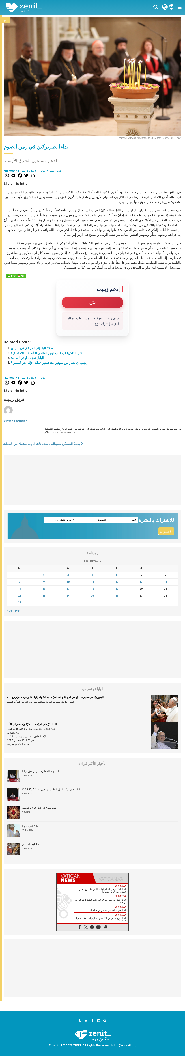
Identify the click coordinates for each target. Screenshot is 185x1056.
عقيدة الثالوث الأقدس (33, 844)
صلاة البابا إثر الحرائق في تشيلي (32, 348)
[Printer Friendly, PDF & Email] (16, 276)
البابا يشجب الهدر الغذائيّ (27, 358)
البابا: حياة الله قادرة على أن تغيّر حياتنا (41, 771)
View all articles (15, 421)
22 (19, 595)
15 (19, 588)
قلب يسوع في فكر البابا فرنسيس (39, 807)
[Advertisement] (92, 480)
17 (68, 588)
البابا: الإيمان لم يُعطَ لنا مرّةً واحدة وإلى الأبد (32, 724)
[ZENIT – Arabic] (52, 7)
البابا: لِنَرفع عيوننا (30, 826)
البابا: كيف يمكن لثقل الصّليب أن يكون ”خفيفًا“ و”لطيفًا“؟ (51, 789)
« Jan (10, 610)
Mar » (18, 610)
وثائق (6, 20)
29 (19, 602)
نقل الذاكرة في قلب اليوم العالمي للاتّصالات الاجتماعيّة (46, 353)
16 (43, 588)
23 (43, 595)
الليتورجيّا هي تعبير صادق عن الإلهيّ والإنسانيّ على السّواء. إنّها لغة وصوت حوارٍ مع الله (55, 697)
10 (68, 581)
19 (116, 588)
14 (165, 581)
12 (116, 581)
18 (92, 588)
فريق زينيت (55, 170)
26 (116, 595)
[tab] (74, 878)
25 (92, 595)
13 (141, 581)
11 (92, 581)
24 (68, 595)
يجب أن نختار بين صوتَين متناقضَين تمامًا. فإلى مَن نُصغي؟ (49, 363)
